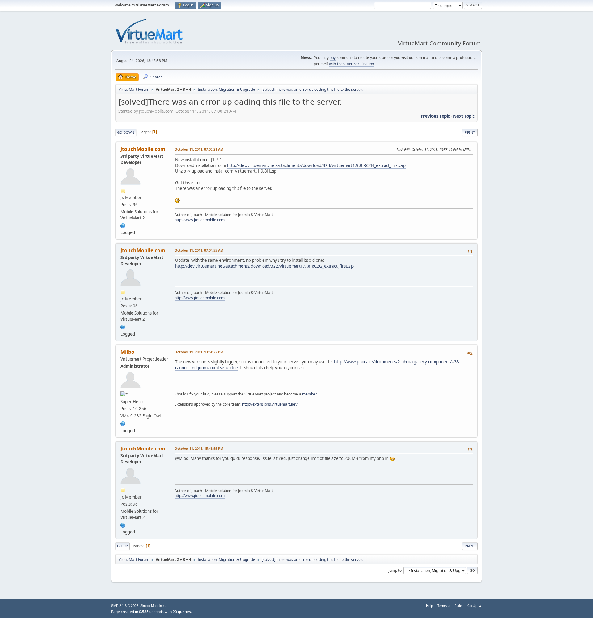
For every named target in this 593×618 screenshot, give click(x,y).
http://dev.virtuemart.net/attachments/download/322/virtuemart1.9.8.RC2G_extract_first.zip (264, 266)
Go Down (125, 132)
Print (470, 132)
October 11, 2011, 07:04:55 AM (199, 250)
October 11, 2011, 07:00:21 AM (199, 149)
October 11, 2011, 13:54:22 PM (199, 351)
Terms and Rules (450, 605)
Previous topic (435, 116)
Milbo (127, 352)
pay (333, 57)
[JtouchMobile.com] (122, 225)
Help (429, 605)
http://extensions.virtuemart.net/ (270, 404)
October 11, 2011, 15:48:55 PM (199, 448)
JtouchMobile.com (142, 149)
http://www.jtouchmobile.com (200, 220)
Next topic (464, 116)
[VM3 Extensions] (122, 423)
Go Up (122, 546)
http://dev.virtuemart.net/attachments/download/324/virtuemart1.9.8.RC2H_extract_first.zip (316, 165)
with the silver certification (351, 63)
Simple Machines (153, 606)
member (309, 394)
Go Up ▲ (474, 605)
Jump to (395, 570)
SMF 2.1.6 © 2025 (124, 606)
